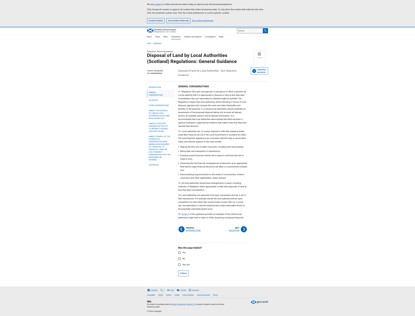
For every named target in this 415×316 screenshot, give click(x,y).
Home (149, 43)
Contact (168, 295)
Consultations (210, 37)
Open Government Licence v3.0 (184, 304)
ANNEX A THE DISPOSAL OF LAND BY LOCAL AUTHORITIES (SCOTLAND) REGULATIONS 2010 (159, 114)
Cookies (177, 295)
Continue (183, 273)
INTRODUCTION (155, 87)
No (183, 258)
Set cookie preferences (202, 20)
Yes (184, 252)
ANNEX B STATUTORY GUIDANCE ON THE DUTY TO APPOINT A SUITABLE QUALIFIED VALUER (158, 127)
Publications (176, 37)
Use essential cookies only (178, 21)
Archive (160, 295)
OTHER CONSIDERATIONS (159, 105)
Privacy (215, 295)
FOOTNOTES (154, 165)
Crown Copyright (188, 295)
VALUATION (153, 100)
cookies (157, 4)
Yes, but (186, 264)
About (149, 37)
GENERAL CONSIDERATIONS (156, 93)
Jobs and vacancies (203, 295)
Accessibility (151, 295)
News (166, 37)
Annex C (185, 214)
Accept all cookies (156, 21)
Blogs (221, 37)
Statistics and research (193, 37)
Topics (157, 37)
